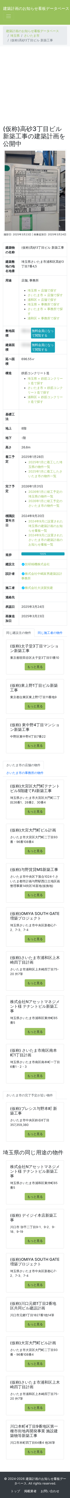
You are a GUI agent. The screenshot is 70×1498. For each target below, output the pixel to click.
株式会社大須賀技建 (39, 588)
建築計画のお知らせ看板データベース (36, 8)
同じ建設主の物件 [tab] (18, 633)
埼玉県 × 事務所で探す (44, 304)
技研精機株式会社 (37, 564)
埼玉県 (15, 35)
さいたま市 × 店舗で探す (45, 295)
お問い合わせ (50, 1491)
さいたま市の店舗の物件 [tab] (23, 765)
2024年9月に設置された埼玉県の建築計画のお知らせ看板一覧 (45, 525)
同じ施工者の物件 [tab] (50, 633)
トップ (15, 1491)
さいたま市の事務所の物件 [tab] (25, 773)
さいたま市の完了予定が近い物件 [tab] (29, 1095)
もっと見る (35, 667)
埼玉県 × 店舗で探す (42, 290)
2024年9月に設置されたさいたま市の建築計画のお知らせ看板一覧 (45, 539)
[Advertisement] (35, 86)
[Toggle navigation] (8, 16)
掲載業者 (30, 1491)
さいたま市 (31, 35)
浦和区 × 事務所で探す (44, 318)
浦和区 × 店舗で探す (42, 300)
